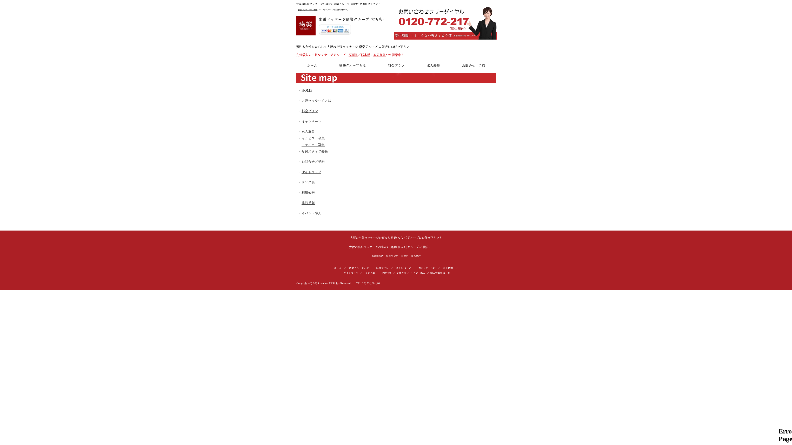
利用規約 (308, 192)
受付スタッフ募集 (315, 151)
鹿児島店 (416, 256)
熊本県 (365, 54)
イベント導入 (311, 213)
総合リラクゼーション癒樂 (307, 10)
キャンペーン (311, 121)
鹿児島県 (379, 54)
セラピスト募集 (313, 138)
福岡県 (353, 54)
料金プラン (310, 111)
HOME (307, 90)
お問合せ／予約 (313, 161)
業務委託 (308, 203)
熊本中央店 (392, 256)
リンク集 (308, 182)
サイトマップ (311, 172)
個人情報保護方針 (440, 273)
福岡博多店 (377, 256)
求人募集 (308, 131)
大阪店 (404, 256)
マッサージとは (319, 100)
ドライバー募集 (313, 144)
